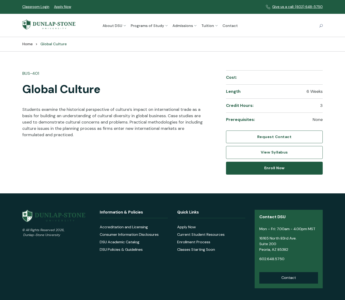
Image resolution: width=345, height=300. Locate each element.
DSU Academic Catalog (119, 242)
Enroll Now (274, 168)
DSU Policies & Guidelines (121, 249)
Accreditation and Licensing (124, 227)
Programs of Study (147, 25)
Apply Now (62, 6)
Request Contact (274, 137)
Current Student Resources (201, 234)
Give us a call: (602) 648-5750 (297, 6)
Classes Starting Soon (196, 249)
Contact (230, 25)
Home (27, 44)
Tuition (207, 25)
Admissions (182, 25)
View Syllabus (274, 152)
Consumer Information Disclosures (129, 234)
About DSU (112, 25)
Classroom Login (35, 6)
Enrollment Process (193, 242)
